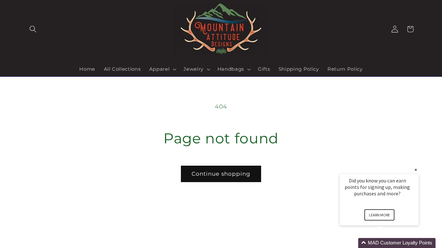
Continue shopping (221, 173)
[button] (33, 29)
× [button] (415, 170)
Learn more (379, 214)
